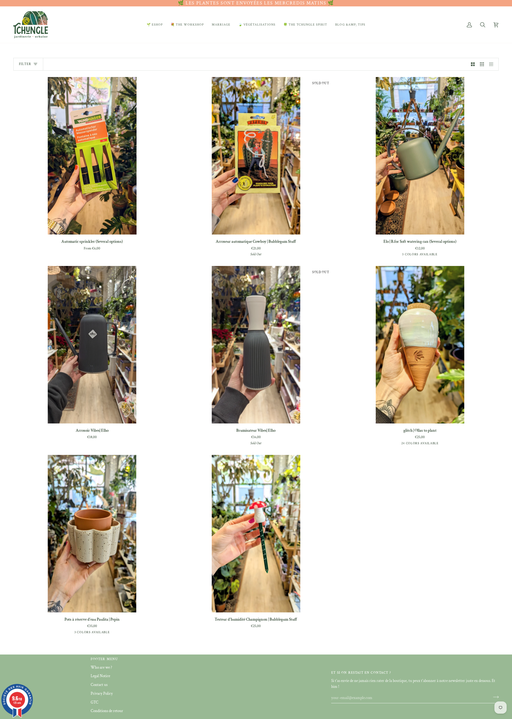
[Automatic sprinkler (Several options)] (92, 156)
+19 (441, 444)
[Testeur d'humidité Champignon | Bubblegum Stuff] (256, 533)
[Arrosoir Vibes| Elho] (92, 344)
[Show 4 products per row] (493, 64)
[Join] (494, 697)
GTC (94, 702)
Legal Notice (100, 675)
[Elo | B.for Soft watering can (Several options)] (420, 156)
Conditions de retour (107, 710)
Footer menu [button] (104, 659)
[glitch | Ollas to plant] (420, 344)
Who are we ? (101, 667)
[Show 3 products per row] (482, 64)
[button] (155, 24)
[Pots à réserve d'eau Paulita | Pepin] (92, 533)
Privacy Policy (102, 693)
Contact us (99, 684)
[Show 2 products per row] (473, 64)
